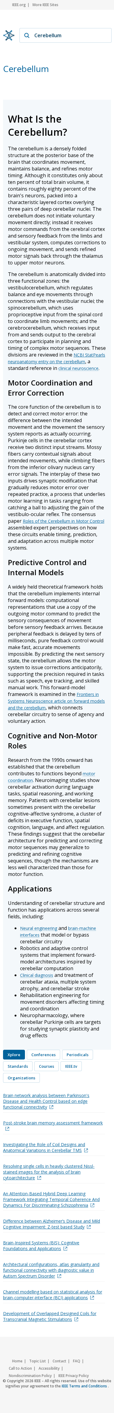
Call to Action (20, 1368)
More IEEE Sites (45, 4)
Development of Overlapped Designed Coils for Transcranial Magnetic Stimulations (49, 1316)
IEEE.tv (71, 1066)
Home (17, 1361)
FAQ (76, 1361)
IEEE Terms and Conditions (85, 1386)
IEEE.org (19, 4)
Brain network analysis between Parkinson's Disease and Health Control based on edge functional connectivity (46, 1101)
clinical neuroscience (78, 368)
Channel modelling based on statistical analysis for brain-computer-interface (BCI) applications (52, 1294)
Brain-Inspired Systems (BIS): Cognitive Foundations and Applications (41, 1245)
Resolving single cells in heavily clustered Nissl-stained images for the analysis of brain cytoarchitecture (49, 1172)
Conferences (43, 1054)
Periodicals (77, 1054)
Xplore (14, 1054)
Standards (18, 1066)
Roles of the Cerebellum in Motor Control (63, 521)
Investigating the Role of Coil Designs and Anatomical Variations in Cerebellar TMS (44, 1147)
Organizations (21, 1078)
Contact (59, 1361)
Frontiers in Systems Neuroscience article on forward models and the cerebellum (56, 701)
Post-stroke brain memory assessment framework (53, 1123)
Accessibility (49, 1368)
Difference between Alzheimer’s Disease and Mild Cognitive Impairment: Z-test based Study (51, 1224)
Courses (46, 1066)
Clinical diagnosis (36, 975)
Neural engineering (38, 928)
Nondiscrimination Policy (30, 1375)
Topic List (37, 1361)
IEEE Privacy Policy (73, 1375)
